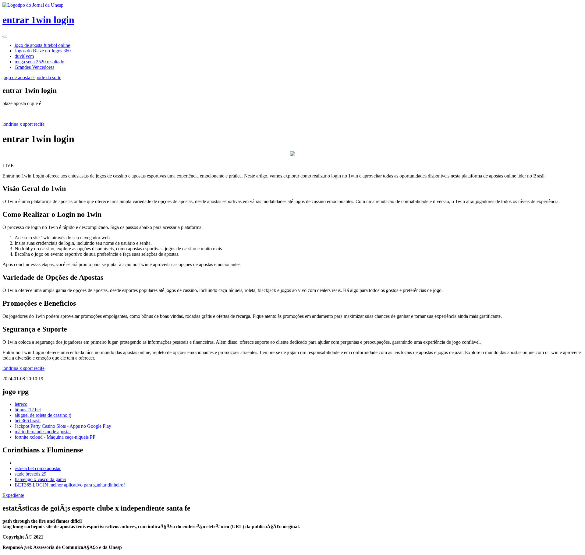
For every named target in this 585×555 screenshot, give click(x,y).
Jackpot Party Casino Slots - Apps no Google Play (63, 426)
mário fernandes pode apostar (43, 431)
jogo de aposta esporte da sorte (31, 77)
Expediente (13, 495)
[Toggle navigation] (4, 36)
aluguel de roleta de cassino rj (43, 415)
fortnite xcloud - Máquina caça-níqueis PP (55, 437)
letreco (21, 404)
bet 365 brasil (28, 420)
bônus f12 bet (28, 409)
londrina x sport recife (23, 124)
